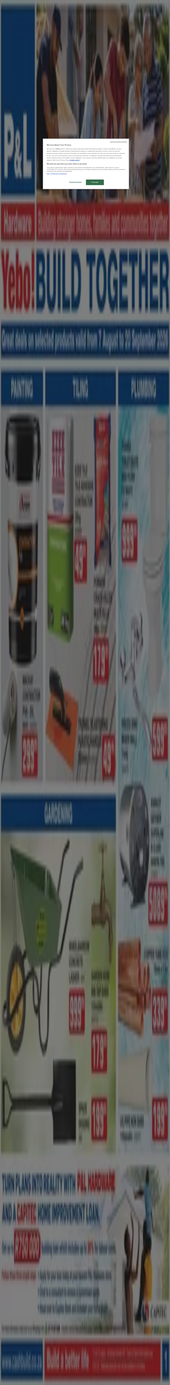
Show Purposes (75, 182)
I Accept (94, 182)
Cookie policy (75, 160)
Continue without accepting (118, 142)
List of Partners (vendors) (57, 174)
